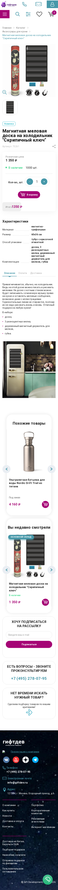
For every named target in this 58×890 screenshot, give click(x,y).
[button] (44, 181)
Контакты (7, 826)
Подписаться (29, 644)
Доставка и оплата (13, 821)
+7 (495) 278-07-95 (29, 678)
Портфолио (37, 805)
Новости (7, 816)
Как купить (8, 810)
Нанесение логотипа (14, 855)
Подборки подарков (13, 849)
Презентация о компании (25, 751)
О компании (9, 805)
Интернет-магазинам (43, 827)
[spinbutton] (37, 181)
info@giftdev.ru (17, 782)
